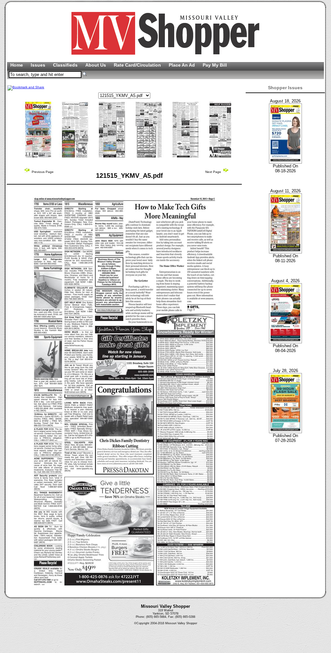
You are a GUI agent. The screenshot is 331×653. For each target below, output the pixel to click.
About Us (96, 65)
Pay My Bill (215, 65)
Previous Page (42, 172)
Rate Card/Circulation (138, 65)
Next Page (213, 172)
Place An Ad (182, 65)
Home (17, 65)
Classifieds (66, 65)
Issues (39, 65)
